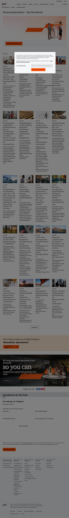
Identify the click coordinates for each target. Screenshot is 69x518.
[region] (35, 62)
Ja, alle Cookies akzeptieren (38, 69)
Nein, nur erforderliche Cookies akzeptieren (42, 65)
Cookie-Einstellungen (21, 65)
